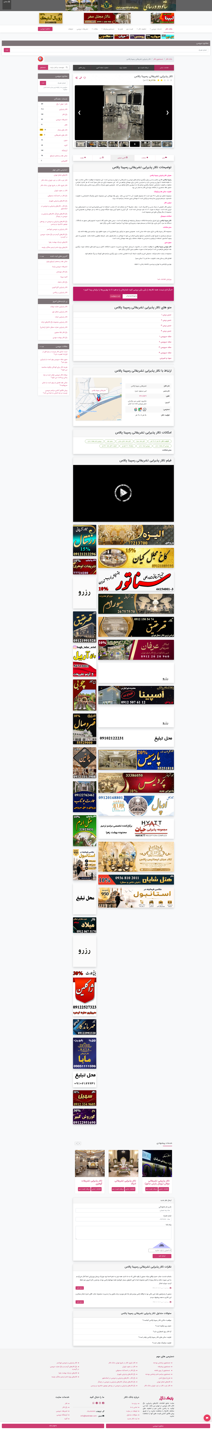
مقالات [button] (95, 29)
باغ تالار (54, 114)
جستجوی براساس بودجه (161, 1362)
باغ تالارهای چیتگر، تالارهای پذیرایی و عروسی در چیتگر (54, 215)
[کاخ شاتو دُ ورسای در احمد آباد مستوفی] (121, 5)
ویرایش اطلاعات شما (164, 279)
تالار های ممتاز (53, 130)
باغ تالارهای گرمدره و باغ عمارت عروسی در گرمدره (53, 235)
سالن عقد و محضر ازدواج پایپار (56, 261)
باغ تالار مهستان (61, 271)
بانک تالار (168, 29)
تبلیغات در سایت (131, 1411)
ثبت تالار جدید (132, 1418)
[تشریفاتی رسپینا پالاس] (123, 112)
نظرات (82, 158)
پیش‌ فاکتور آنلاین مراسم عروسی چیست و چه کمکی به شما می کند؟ (55, 391)
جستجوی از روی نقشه (162, 1370)
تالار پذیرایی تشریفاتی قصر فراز (125, 1182)
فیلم (163, 158)
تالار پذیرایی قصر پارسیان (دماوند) (90, 1182)
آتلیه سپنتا (63, 277)
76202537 (142, 396)
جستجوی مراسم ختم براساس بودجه (157, 1374)
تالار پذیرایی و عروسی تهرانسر (57, 229)
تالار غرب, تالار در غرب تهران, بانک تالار (54, 180)
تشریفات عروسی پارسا (59, 266)
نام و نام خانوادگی (165, 1207)
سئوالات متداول (132, 1415)
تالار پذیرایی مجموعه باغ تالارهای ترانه (54, 322)
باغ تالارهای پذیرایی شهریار (58, 200)
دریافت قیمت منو (143, 67)
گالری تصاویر (121, 158)
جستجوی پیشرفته (164, 1366)
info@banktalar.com (89, 1416)
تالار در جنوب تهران (60, 190)
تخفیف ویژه (123, 67)
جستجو (43, 67)
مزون (54, 140)
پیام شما (168, 1224)
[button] (79, 1143)
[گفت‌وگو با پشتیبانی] (207, 1418)
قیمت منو (129, 29)
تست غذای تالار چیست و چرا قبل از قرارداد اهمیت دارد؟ (55, 353)
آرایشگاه (54, 150)
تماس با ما (133, 1407)
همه (42, 256)
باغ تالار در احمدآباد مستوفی (57, 195)
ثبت (7, 50)
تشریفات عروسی (82, 29)
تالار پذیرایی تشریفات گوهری (159, 1182)
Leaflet (119, 419)
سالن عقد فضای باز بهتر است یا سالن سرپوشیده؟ (54, 384)
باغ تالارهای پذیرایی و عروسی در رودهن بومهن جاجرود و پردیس (53, 222)
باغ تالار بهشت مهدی (60, 337)
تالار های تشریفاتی (53, 135)
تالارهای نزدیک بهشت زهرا (58, 242)
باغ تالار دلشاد (62, 282)
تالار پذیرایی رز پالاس (60, 292)
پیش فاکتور (82, 67)
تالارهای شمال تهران (60, 175)
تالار (66, 1403)
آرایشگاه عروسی (62, 1415)
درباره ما (134, 1403)
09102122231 (91, 1411)
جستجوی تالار (158, 59)
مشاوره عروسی (45, 29)
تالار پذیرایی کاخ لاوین (59, 287)
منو (100, 158)
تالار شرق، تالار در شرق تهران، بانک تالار (53, 185)
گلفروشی (54, 161)
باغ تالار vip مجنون (60, 332)
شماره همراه (167, 1216)
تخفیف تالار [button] (142, 29)
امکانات (143, 158)
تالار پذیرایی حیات (61, 317)
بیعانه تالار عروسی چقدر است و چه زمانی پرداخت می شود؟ (55, 376)
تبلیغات (70, 29)
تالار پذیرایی (54, 109)
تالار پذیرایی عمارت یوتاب (58, 306)
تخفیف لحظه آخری (102, 67)
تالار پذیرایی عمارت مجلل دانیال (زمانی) (53, 327)
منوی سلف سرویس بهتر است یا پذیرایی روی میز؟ (53, 360)
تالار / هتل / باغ (54, 104)
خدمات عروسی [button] (156, 29)
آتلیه (54, 145)
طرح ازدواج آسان (164, 1378)
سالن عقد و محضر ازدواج (54, 155)
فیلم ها (120, 29)
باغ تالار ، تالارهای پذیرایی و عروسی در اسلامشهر (54, 207)
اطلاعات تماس (164, 67)
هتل (54, 124)
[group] (123, 112)
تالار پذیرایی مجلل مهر (59, 311)
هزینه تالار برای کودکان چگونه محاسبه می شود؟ (54, 368)
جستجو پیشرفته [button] (108, 29)
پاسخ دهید (80, 1288)
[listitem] (167, 144)
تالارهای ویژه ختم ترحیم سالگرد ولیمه (54, 247)
